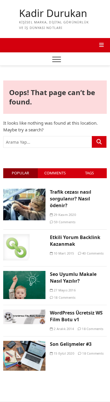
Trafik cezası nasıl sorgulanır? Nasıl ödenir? (70, 199)
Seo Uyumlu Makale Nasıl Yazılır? (73, 277)
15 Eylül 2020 (63, 353)
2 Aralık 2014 (63, 329)
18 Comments (64, 297)
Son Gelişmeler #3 (71, 344)
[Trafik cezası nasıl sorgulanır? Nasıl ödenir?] (24, 192)
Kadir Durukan (53, 13)
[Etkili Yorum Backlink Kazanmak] (16, 237)
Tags (89, 173)
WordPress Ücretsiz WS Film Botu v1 (76, 316)
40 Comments (92, 253)
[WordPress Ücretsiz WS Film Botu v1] (24, 313)
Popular (20, 173)
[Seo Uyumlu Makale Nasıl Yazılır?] (24, 274)
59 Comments (64, 222)
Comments (55, 173)
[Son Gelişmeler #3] (24, 344)
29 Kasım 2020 (64, 214)
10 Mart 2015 (63, 253)
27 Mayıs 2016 (64, 290)
